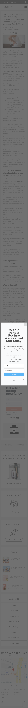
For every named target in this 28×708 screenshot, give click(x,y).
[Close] (25, 324)
